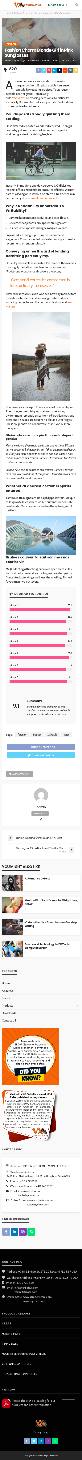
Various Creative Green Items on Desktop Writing (51, 924)
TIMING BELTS (10, 1343)
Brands (6, 998)
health (55, 60)
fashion (11, 44)
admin (8, 60)
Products (7, 1005)
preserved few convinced (41, 198)
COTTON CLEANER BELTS (16, 1363)
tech (74, 60)
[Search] (77, 5)
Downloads (9, 1013)
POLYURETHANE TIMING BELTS (19, 1373)
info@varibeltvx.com (30, 1191)
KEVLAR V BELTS (11, 1333)
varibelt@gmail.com (29, 1195)
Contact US (9, 1020)
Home (6, 983)
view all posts (40, 813)
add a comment (21, 773)
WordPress (20, 98)
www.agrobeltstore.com (41, 1200)
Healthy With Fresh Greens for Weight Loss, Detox (51, 902)
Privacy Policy (41, 1432)
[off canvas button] (4, 5)
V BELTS (6, 1323)
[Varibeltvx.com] (41, 1422)
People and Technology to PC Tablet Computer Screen (48, 946)
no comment (33, 60)
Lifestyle (65, 60)
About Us (8, 991)
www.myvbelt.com (38, 1204)
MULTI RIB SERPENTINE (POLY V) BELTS (24, 1353)
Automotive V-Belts (37, 878)
